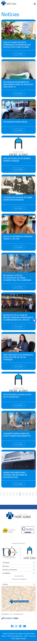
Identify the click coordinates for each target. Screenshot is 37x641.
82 (23, 494)
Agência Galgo (21, 638)
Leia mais (18, 54)
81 (20, 494)
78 (10, 494)
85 (33, 494)
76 (4, 494)
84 (30, 494)
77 (7, 494)
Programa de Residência (19, 579)
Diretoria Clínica (19, 576)
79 (13, 494)
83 (26, 494)
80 (17, 494)
